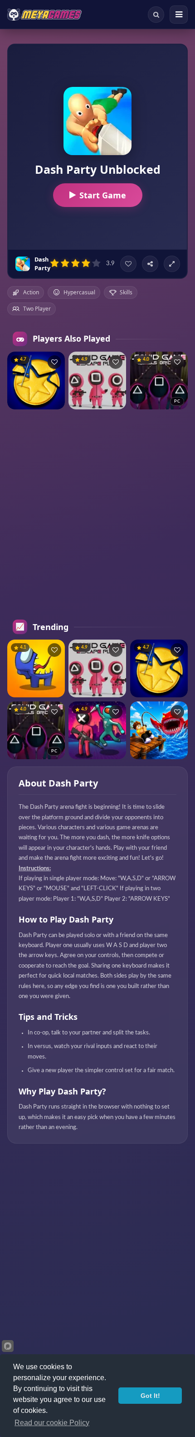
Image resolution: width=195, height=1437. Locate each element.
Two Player (37, 309)
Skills (126, 292)
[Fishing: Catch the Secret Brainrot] (159, 730)
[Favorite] (128, 264)
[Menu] (179, 14)
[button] (54, 362)
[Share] (150, 264)
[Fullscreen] (172, 264)
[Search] (156, 14)
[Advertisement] (97, 514)
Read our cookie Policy (52, 1423)
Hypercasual (79, 292)
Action (31, 292)
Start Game (102, 195)
